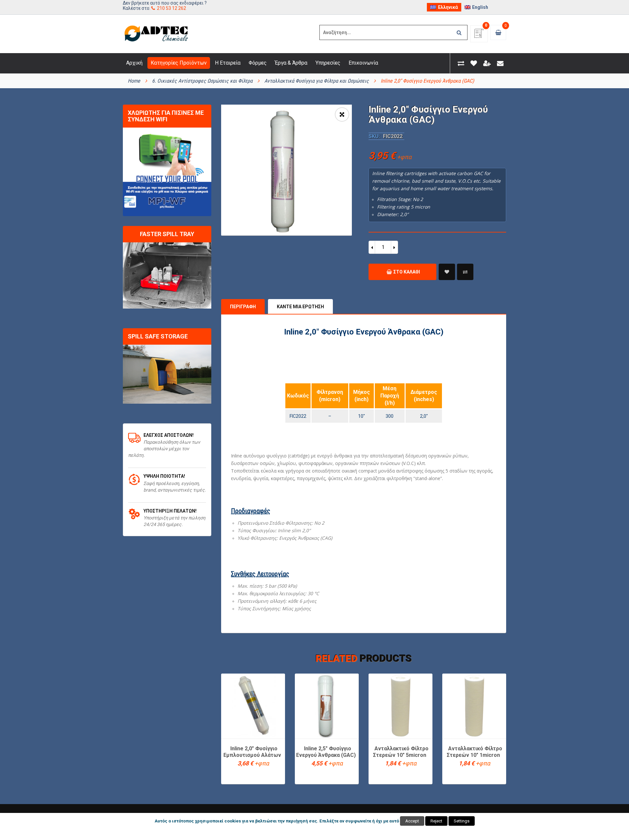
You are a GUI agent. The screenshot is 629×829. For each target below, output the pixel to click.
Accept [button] (412, 821)
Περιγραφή (243, 306)
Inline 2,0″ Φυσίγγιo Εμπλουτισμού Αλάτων (252, 751)
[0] (479, 35)
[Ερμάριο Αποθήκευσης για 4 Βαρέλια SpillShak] (167, 374)
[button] (342, 114)
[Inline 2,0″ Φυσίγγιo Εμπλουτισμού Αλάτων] (253, 706)
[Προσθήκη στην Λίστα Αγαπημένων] (447, 272)
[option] (286, 170)
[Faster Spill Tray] (167, 275)
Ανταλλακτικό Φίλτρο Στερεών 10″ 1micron (474, 751)
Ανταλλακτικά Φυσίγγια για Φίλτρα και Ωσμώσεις (316, 81)
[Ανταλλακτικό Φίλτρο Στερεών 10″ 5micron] (400, 706)
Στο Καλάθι (406, 271)
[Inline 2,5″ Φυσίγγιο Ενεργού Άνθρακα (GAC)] (327, 706)
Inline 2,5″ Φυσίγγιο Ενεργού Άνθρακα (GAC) (326, 751)
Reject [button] (436, 821)
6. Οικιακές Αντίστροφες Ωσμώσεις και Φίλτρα (202, 81)
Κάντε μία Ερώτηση (300, 306)
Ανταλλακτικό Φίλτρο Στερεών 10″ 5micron (401, 751)
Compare (465, 272)
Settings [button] (461, 821)
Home (134, 81)
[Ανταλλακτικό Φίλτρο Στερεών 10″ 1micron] (474, 706)
